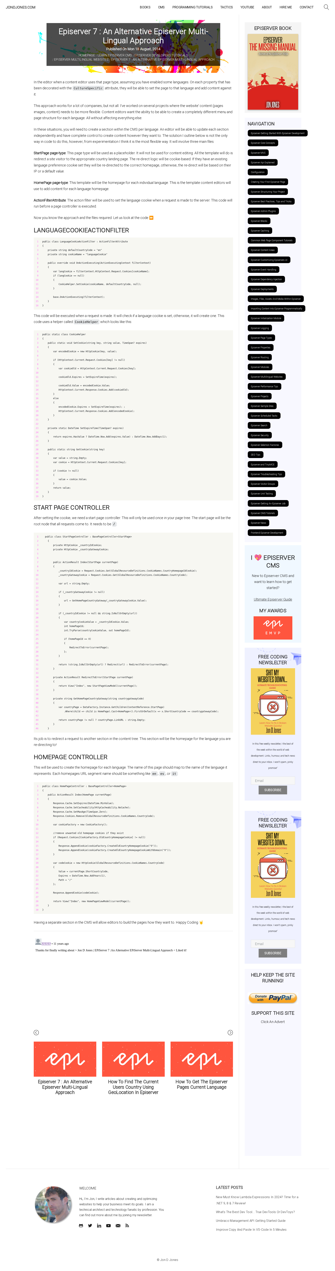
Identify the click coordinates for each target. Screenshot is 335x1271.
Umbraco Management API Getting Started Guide (251, 1221)
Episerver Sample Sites (262, 406)
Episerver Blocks (259, 221)
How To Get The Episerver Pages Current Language (135, 1084)
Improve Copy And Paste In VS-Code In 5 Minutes (251, 1229)
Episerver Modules (260, 367)
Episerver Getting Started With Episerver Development (278, 133)
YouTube (247, 7)
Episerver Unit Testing (262, 493)
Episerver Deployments (262, 289)
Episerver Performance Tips (264, 386)
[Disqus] (133, 985)
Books (145, 7)
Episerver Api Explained (263, 162)
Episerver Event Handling (263, 269)
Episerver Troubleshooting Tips (266, 474)
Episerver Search (259, 425)
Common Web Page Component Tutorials (272, 240)
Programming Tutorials (193, 7)
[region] (133, 274)
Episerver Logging (260, 328)
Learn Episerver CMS (115, 55)
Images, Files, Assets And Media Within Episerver (276, 299)
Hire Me (286, 7)
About (267, 7)
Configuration (258, 172)
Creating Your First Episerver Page (268, 182)
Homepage (87, 55)
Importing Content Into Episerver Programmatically (276, 308)
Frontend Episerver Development (267, 532)
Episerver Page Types (261, 338)
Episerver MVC (258, 153)
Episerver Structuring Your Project (268, 191)
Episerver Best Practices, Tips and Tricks (271, 201)
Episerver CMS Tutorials (263, 513)
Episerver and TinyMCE (263, 464)
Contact (306, 7)
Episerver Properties (260, 347)
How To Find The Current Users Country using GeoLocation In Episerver (66, 1087)
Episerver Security (260, 435)
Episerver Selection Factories (265, 445)
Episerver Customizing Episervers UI (269, 260)
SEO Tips (255, 454)
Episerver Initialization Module (266, 318)
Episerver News (258, 523)
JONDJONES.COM (20, 7)
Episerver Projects (260, 396)
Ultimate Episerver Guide (273, 599)
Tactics (226, 7)
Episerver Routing (260, 357)
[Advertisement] (273, 1088)
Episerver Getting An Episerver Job (268, 503)
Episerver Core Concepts (263, 143)
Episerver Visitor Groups (263, 484)
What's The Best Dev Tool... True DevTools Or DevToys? (255, 1212)
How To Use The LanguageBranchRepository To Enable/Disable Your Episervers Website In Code (203, 1089)
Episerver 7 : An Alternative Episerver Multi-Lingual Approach (162, 59)
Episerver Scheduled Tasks (264, 415)
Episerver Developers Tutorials (161, 55)
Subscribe (272, 790)
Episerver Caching (260, 230)
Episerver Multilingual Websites (81, 59)
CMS (161, 7)
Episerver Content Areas (263, 250)
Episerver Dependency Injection (266, 279)
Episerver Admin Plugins (263, 211)
